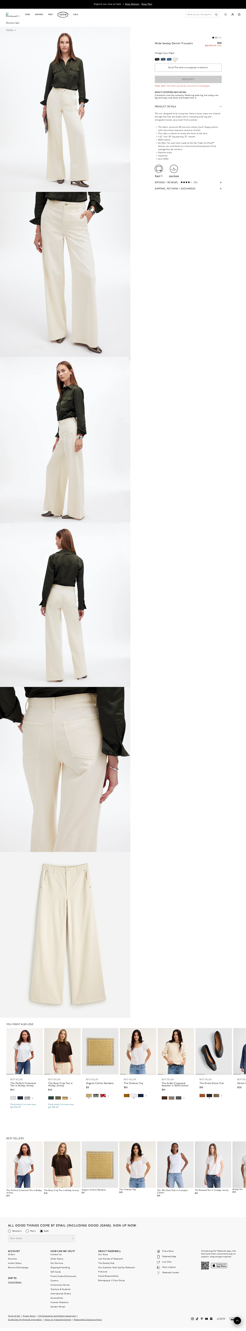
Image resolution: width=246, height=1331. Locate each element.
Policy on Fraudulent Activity (58, 1320)
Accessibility (57, 1298)
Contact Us (56, 1254)
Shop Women (132, 4)
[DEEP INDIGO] (20, 1098)
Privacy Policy (29, 1316)
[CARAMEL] (202, 1095)
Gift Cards (56, 1272)
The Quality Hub (106, 1263)
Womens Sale (12, 23)
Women (39, 15)
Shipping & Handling (60, 1268)
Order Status (57, 1259)
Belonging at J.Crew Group (111, 1280)
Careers (55, 1281)
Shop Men (146, 4)
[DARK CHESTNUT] (164, 1098)
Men (50, 15)
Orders (11, 1254)
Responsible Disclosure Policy (88, 1320)
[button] (12, 30)
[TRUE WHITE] (134, 1095)
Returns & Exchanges (18, 1268)
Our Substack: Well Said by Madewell (116, 1268)
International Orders (61, 1294)
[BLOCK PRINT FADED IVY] (96, 1095)
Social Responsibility (108, 1276)
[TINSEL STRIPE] (65, 1098)
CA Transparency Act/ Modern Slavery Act (57, 1316)
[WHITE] (27, 1098)
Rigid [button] (157, 176)
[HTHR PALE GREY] (13, 1098)
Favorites (12, 1259)
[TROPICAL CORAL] (103, 1095)
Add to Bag (100, 1104)
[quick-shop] (138, 1100)
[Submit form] (72, 1239)
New (27, 15)
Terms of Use (14, 1316)
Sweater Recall (58, 1307)
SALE (75, 15)
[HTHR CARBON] (178, 1098)
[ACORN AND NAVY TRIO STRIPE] (171, 1098)
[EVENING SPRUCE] (51, 1098)
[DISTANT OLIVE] (216, 1095)
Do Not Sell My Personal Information (25, 1320)
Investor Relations (59, 1302)
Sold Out (188, 79)
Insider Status (15, 1263)
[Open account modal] (232, 14)
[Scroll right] (32, 1098)
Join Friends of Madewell (110, 1259)
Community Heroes (60, 1285)
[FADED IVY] (58, 1098)
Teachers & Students (61, 1289)
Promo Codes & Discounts (63, 1276)
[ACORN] (127, 1095)
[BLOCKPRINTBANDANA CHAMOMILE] (89, 1095)
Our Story (103, 1254)
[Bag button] (239, 14)
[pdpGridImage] (65, 109)
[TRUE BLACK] (209, 1095)
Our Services (57, 1263)
